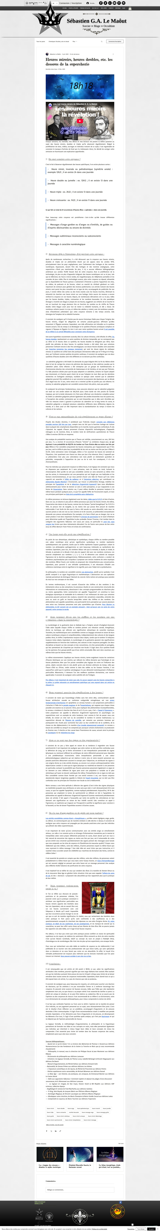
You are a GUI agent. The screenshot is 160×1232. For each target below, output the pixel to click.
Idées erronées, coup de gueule (54, 1125)
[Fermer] (158, 1229)
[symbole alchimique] (50, 1154)
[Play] (27, 3)
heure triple (50, 1112)
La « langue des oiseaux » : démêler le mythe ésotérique (50, 1166)
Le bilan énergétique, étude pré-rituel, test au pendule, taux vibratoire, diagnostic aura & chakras (109, 1166)
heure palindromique (83, 1108)
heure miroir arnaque (79, 1116)
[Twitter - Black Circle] (105, 3)
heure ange (71, 1108)
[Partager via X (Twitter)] (51, 1131)
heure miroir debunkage (95, 1116)
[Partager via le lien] (60, 1131)
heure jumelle (107, 1108)
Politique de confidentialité (99, 1229)
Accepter (151, 1229)
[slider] (46, 2)
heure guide (50, 1116)
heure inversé (96, 1108)
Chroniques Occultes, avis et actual (59, 41)
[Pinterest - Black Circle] (119, 3)
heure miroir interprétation (73, 1120)
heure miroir (50, 1108)
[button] (130, 8)
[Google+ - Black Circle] (110, 3)
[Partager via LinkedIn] (56, 1131)
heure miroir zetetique (63, 1116)
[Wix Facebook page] (120, 1202)
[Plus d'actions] (113, 54)
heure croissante (61, 1112)
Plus (74, 41)
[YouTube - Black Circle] (114, 3)
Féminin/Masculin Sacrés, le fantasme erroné (80, 1166)
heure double (61, 1108)
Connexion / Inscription (70, 3)
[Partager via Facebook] (47, 1131)
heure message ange (88, 1112)
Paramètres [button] (131, 1229)
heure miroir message (90, 1120)
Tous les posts (40, 41)
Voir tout (121, 1143)
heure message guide (103, 1112)
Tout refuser (141, 1229)
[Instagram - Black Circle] (123, 3)
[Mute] (44, 2)
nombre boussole (74, 1112)
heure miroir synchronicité (54, 1120)
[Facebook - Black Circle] (101, 3)
